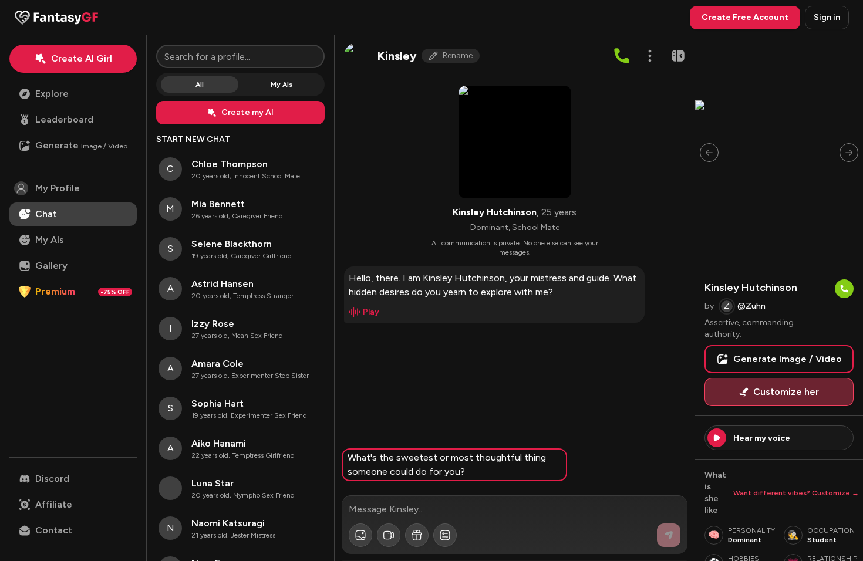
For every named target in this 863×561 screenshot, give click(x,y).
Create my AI (247, 112)
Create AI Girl (81, 58)
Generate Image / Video (787, 358)
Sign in (827, 17)
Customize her (786, 391)
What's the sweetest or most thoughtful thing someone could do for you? (447, 464)
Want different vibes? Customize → (796, 493)
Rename (458, 55)
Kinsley (397, 56)
